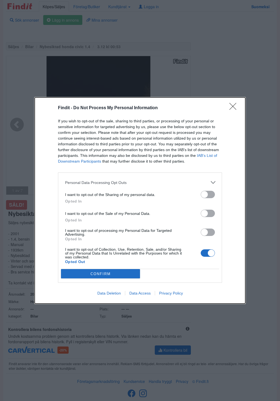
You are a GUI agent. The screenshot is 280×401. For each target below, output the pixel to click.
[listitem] (140, 182)
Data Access (140, 293)
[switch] (208, 194)
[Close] (234, 108)
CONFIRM (101, 274)
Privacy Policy (171, 293)
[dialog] (140, 200)
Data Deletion (109, 293)
